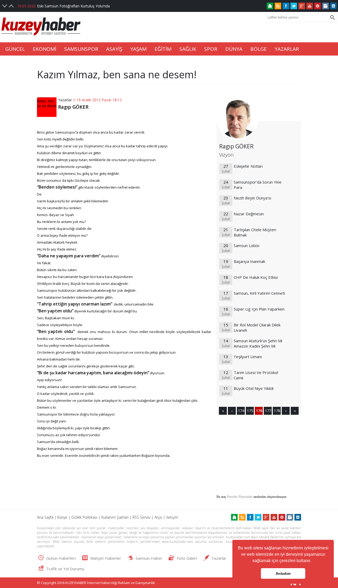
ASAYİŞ (114, 48)
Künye (62, 517)
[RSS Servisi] (278, 6)
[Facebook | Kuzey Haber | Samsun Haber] (286, 6)
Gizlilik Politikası (84, 517)
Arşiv (158, 517)
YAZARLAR (287, 48)
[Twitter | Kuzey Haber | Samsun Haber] (293, 6)
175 (250, 410)
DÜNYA (233, 48)
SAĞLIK (187, 48)
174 (241, 410)
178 (277, 410)
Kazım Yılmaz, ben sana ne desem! (116, 74)
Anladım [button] (283, 573)
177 (268, 410)
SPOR (210, 48)
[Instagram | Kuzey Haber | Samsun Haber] (325, 6)
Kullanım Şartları (115, 517)
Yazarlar (65, 99)
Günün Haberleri (61, 558)
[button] (313, 561)
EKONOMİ (44, 48)
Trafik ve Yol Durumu (65, 568)
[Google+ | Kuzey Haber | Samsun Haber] (301, 6)
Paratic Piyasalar (240, 497)
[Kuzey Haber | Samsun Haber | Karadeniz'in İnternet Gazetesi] (270, 6)
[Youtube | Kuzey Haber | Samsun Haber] (309, 6)
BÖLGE (258, 48)
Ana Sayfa (45, 517)
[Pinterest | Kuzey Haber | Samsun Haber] (317, 6)
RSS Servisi (142, 517)
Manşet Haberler (105, 558)
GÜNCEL (15, 48)
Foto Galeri (187, 558)
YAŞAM (138, 48)
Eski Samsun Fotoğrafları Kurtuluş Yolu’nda (73, 5)
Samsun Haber (149, 558)
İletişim (172, 517)
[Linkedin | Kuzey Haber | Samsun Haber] (333, 6)
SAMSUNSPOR (81, 48)
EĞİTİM (162, 48)
